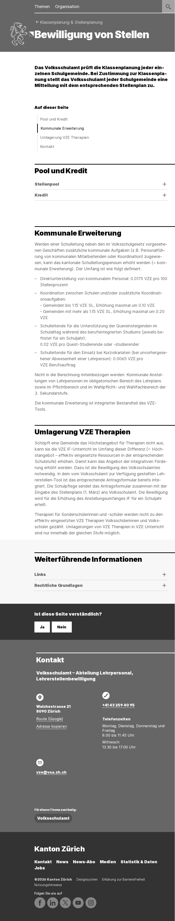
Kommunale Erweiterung (62, 128)
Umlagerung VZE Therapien (64, 137)
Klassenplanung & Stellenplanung (71, 22)
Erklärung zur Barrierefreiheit (123, 879)
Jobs (39, 868)
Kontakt (47, 146)
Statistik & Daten (139, 861)
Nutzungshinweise (48, 885)
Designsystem (87, 879)
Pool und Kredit (54, 119)
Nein (61, 627)
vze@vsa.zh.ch (51, 772)
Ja (42, 627)
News (62, 861)
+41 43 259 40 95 (118, 705)
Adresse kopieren (51, 726)
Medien (108, 861)
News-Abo (84, 861)
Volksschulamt (53, 818)
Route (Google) (49, 718)
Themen (42, 6)
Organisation (67, 6)
